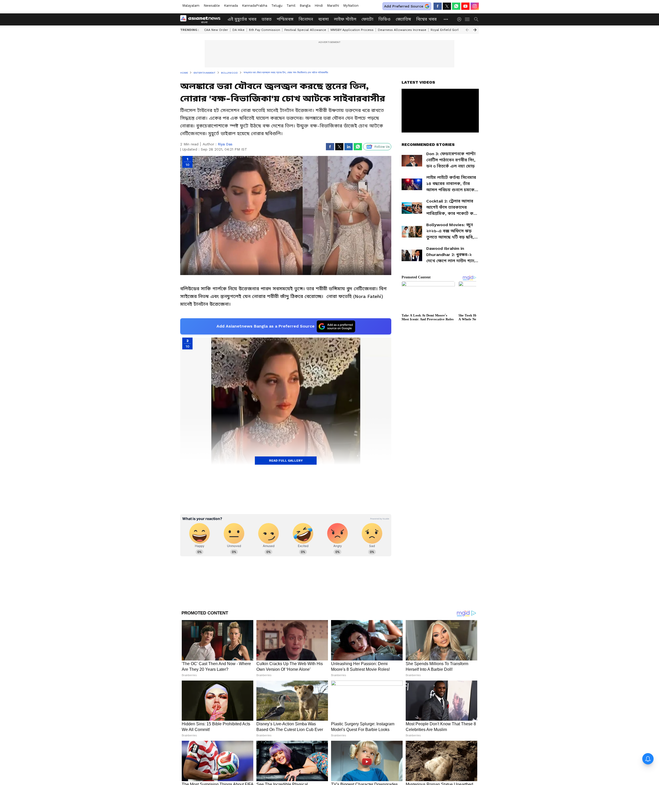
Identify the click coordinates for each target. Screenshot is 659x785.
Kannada (231, 5)
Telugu (276, 5)
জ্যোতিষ (403, 19)
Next (475, 30)
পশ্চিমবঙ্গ (285, 19)
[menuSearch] (476, 19)
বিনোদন (306, 19)
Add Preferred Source (403, 6)
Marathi (333, 5)
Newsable (212, 5)
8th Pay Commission (264, 30)
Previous (467, 30)
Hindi (319, 5)
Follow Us (382, 146)
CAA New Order (216, 30)
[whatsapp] (456, 6)
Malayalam (191, 5)
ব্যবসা (323, 19)
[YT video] (465, 6)
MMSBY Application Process (352, 30)
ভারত (267, 19)
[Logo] (202, 19)
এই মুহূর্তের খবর (242, 19)
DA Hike (238, 30)
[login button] (460, 19)
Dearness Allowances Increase (402, 30)
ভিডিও (384, 19)
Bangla (305, 5)
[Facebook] (437, 6)
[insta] (475, 6)
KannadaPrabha (254, 5)
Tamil (291, 5)
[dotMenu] (446, 19)
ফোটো (367, 19)
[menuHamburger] (467, 19)
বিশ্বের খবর (426, 19)
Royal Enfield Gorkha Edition (453, 30)
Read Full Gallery (286, 460)
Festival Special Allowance (305, 30)
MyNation (351, 5)
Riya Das (225, 144)
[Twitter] (447, 6)
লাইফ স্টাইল (345, 19)
